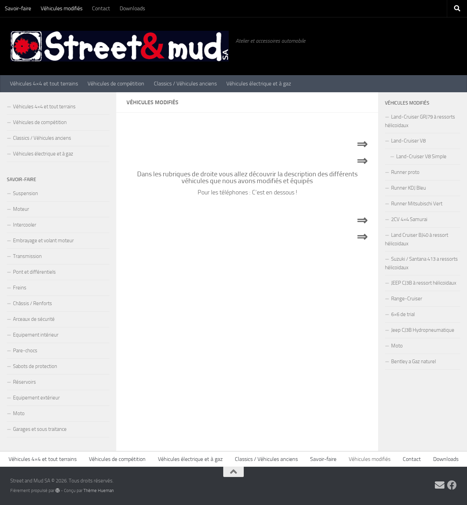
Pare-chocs (25, 350)
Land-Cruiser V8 (408, 141)
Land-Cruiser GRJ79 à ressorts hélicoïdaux (420, 121)
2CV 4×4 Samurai (409, 219)
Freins (19, 288)
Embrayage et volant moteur (43, 240)
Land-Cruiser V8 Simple (421, 156)
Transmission (27, 256)
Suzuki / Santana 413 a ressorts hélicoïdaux (421, 263)
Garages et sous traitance (40, 429)
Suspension (25, 193)
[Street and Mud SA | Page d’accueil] (119, 46)
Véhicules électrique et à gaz (258, 83)
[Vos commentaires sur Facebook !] (452, 485)
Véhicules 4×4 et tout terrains (44, 83)
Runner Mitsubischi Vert (416, 204)
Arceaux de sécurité (34, 319)
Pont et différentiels (34, 272)
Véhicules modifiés (61, 8)
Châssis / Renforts (32, 303)
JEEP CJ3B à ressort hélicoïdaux (423, 283)
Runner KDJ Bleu (408, 188)
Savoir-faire (18, 8)
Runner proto (405, 172)
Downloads (132, 8)
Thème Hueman (98, 490)
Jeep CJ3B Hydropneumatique (422, 330)
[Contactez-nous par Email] (439, 485)
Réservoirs (24, 382)
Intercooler (24, 225)
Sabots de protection (35, 366)
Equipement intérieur (35, 335)
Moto (19, 413)
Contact (101, 8)
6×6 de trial (403, 314)
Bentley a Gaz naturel (413, 361)
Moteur (21, 209)
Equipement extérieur (36, 398)
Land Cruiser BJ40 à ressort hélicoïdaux (416, 239)
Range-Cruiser (406, 299)
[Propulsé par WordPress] (57, 490)
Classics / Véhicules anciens (185, 83)
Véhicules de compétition (116, 83)
